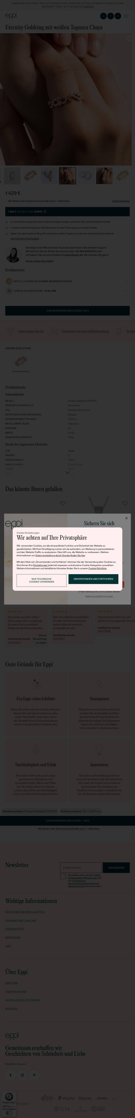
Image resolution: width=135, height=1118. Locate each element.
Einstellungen (40, 565)
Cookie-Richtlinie (97, 568)
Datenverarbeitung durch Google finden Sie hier (60, 555)
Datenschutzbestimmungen (99, 596)
